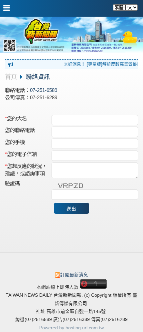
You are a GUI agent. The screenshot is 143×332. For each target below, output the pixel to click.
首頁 (11, 77)
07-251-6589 (43, 90)
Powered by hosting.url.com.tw (71, 327)
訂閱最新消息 (74, 274)
